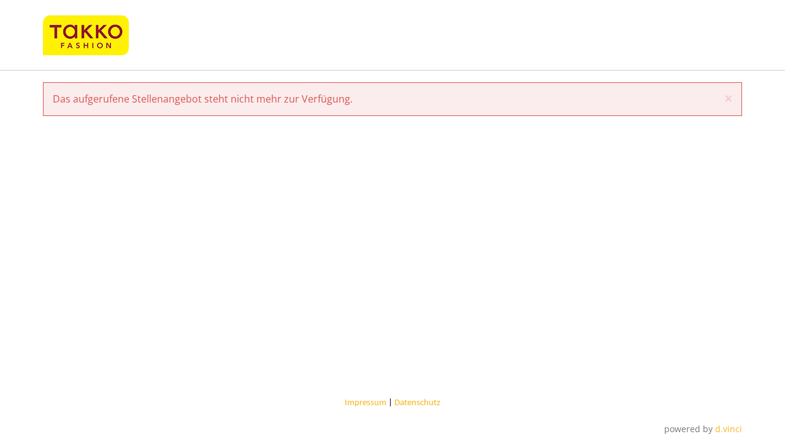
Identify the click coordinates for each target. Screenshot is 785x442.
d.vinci (728, 429)
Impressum (365, 403)
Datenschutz (417, 403)
